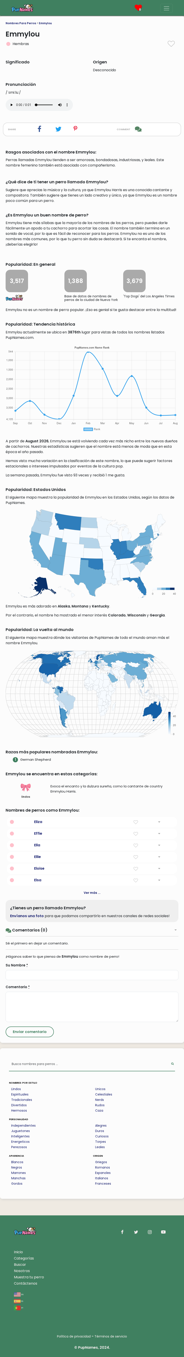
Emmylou (45, 23)
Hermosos (19, 1110)
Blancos (17, 1162)
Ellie (37, 856)
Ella (37, 845)
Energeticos (20, 1141)
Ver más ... (92, 892)
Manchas (18, 1178)
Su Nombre (17, 965)
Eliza (38, 821)
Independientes (23, 1125)
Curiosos (102, 1136)
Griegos (101, 1162)
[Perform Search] (172, 1064)
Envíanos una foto (27, 915)
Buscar (20, 1264)
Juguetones (20, 1131)
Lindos (16, 1089)
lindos (25, 797)
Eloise (39, 868)
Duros (99, 1131)
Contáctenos (25, 1283)
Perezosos (19, 1147)
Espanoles (103, 1173)
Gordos (16, 1183)
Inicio (18, 1252)
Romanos (102, 1167)
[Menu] (166, 8)
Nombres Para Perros (21, 23)
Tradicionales (21, 1100)
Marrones (18, 1173)
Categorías (24, 1258)
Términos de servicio (110, 1336)
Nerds (99, 1100)
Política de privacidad (74, 1336)
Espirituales (19, 1094)
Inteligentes (20, 1136)
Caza (99, 1110)
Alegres (101, 1125)
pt (22, 1307)
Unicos (100, 1089)
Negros (16, 1167)
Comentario (18, 987)
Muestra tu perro (29, 1277)
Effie (38, 833)
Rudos (100, 1105)
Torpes (100, 1141)
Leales (100, 1147)
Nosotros (22, 1270)
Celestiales (103, 1094)
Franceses (103, 1183)
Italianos (101, 1178)
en (22, 1294)
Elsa (37, 880)
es (22, 1301)
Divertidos (19, 1105)
